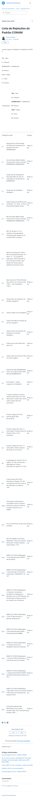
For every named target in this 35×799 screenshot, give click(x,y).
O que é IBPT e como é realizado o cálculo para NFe (17, 765)
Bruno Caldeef (10, 37)
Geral (17, 8)
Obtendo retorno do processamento (12, 768)
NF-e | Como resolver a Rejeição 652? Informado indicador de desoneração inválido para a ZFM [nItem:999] (16, 760)
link (28, 147)
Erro (3, 525)
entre (8, 785)
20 (2, 283)
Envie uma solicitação (23, 741)
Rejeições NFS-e (25, 8)
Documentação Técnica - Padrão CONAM (14, 755)
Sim (13, 732)
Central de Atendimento (8, 8)
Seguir (5, 42)
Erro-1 (4, 505)
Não (22, 732)
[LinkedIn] (7, 722)
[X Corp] (5, 722)
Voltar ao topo (6, 746)
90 (2, 483)
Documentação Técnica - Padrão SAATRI (14, 771)
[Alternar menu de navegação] (30, 3)
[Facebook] (2, 722)
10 (2, 146)
